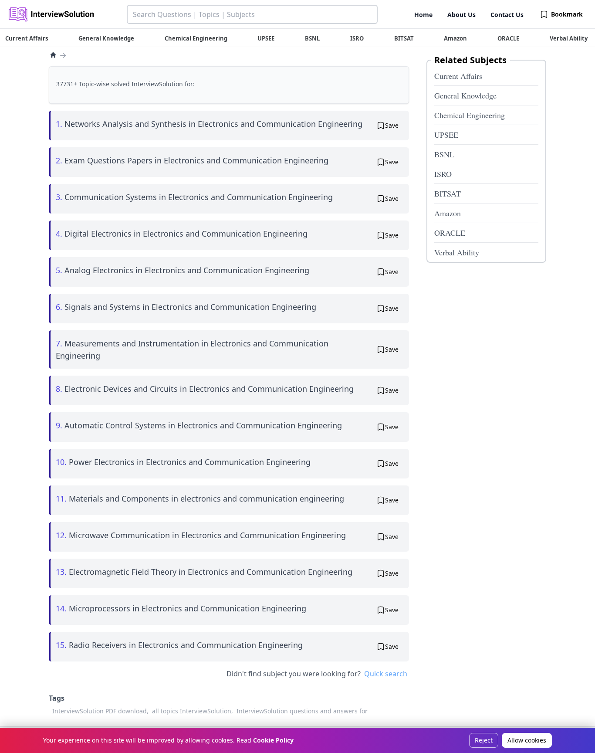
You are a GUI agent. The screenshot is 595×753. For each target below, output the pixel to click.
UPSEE (446, 134)
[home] (53, 54)
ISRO (443, 174)
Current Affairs (458, 76)
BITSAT (447, 193)
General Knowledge (465, 95)
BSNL (444, 154)
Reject (484, 740)
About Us (461, 14)
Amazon (447, 213)
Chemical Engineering (469, 115)
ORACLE (449, 232)
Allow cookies (526, 740)
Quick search (385, 673)
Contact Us (507, 14)
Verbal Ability (456, 252)
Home (423, 14)
